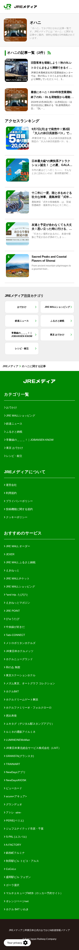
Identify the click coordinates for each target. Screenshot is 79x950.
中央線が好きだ (15, 626)
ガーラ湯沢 (12, 885)
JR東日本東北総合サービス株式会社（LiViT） (33, 747)
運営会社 (11, 484)
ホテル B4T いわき (17, 909)
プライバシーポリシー (19, 501)
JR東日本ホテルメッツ (19, 651)
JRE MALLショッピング (20, 586)
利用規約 (11, 492)
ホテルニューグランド (19, 659)
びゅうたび (12, 618)
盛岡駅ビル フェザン (18, 877)
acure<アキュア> (16, 796)
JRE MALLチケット (17, 578)
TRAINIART (12, 764)
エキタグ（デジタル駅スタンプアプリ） (29, 723)
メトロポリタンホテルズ (20, 643)
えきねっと (12, 570)
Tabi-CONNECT (15, 634)
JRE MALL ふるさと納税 (20, 562)
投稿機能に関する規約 (19, 509)
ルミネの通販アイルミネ (20, 731)
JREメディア (10, 366)
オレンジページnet (17, 901)
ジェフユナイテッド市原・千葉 (24, 828)
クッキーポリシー (16, 517)
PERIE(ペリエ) (14, 820)
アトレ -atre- (13, 812)
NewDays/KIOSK (15, 780)
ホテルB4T (12, 691)
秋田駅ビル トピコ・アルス (22, 860)
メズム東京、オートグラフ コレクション (30, 683)
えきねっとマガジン (17, 602)
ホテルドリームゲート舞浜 (21, 699)
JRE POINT (12, 610)
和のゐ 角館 (12, 667)
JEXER (9, 554)
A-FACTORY (13, 844)
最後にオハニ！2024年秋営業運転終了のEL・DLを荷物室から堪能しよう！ (52, 97)
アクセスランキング (22, 121)
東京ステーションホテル (20, 675)
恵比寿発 (11, 715)
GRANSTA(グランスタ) (19, 756)
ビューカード (13, 788)
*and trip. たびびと (16, 594)
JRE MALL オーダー (17, 546)
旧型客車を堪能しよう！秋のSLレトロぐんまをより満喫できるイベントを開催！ (52, 67)
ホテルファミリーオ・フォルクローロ (28, 707)
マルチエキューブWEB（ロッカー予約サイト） (34, 893)
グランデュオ (13, 804)
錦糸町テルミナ (15, 852)
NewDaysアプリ (15, 772)
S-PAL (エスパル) (16, 836)
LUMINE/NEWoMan (17, 739)
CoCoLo (10, 868)
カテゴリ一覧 (16, 394)
